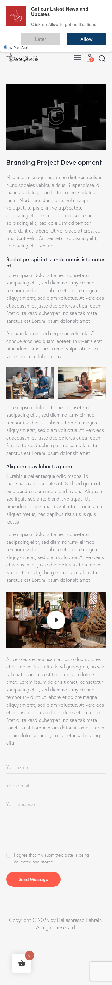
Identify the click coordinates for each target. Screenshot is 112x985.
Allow (92, 36)
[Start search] (102, 58)
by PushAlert (18, 42)
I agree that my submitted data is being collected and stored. (51, 858)
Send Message (33, 879)
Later (59, 36)
